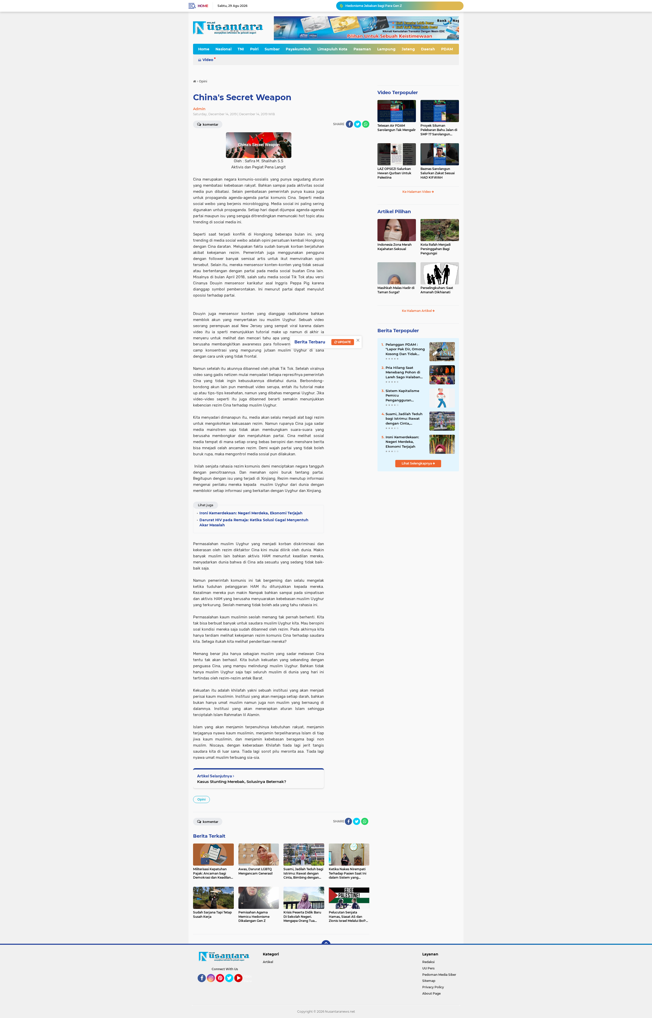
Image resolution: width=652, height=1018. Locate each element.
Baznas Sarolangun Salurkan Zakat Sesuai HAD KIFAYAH (437, 173)
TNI (241, 49)
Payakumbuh (298, 49)
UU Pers (428, 968)
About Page (248, 979)
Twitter (231, 984)
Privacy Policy (433, 987)
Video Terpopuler (397, 92)
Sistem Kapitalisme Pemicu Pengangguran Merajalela (402, 395)
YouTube (241, 984)
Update (344, 342)
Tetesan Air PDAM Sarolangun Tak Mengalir (396, 128)
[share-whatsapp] (365, 124)
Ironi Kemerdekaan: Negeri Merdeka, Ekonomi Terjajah (402, 441)
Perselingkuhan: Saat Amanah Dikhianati (436, 290)
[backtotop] (326, 944)
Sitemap (428, 981)
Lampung (386, 49)
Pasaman (362, 49)
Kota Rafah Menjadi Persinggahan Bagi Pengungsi (435, 249)
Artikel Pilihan (394, 211)
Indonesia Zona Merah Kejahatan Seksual (394, 247)
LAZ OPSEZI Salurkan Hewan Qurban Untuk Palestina (394, 173)
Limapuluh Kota (332, 49)
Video (207, 59)
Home (203, 6)
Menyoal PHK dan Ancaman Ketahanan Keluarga (383, 6)
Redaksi (428, 962)
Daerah (428, 49)
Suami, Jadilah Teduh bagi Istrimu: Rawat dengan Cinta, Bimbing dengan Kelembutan (404, 419)
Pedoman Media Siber (439, 975)
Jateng (408, 49)
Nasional (223, 49)
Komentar (210, 124)
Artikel (268, 962)
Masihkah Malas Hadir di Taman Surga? (395, 290)
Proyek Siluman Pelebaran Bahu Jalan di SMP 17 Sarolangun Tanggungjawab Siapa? (438, 130)
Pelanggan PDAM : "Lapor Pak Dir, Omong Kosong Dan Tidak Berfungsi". (405, 349)
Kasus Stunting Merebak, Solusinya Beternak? (241, 781)
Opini (201, 799)
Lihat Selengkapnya (417, 463)
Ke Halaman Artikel (417, 311)
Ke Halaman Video (417, 192)
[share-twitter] (357, 124)
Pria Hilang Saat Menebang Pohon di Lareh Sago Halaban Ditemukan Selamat (403, 372)
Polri (254, 49)
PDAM (447, 49)
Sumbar (272, 49)
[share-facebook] (349, 124)
